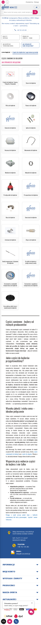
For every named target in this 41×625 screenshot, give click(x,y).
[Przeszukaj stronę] (35, 12)
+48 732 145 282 (22, 30)
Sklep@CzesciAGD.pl (23, 554)
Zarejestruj (29, 2)
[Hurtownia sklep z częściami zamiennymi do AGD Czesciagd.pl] (5, 7)
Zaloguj (36, 2)
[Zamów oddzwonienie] (16, 621)
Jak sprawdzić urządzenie (11, 62)
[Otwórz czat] (31, 612)
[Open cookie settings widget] (3, 621)
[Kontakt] (9, 621)
